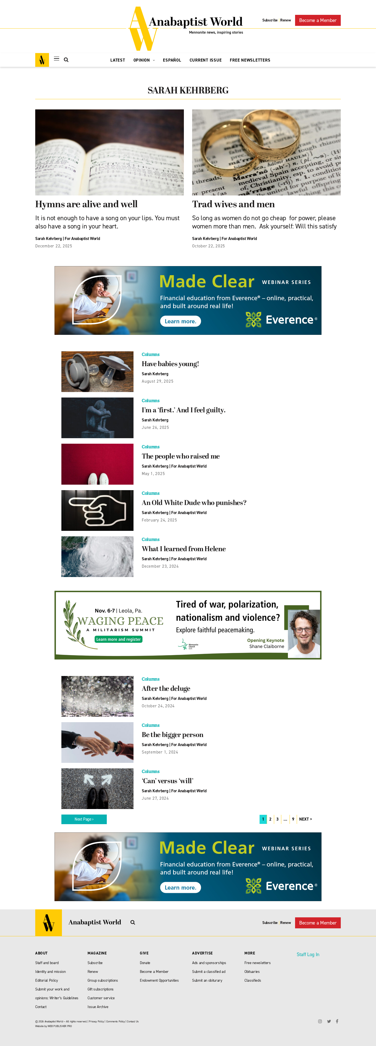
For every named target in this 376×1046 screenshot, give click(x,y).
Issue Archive (98, 1006)
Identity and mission (50, 971)
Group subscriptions (103, 980)
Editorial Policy (46, 980)
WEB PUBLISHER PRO (60, 1026)
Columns (151, 354)
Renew (285, 20)
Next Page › (84, 819)
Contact (41, 1006)
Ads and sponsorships (209, 962)
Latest (117, 60)
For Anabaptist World (82, 238)
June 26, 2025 (155, 427)
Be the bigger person (172, 735)
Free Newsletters (250, 60)
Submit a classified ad (208, 971)
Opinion (142, 60)
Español (172, 60)
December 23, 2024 (160, 566)
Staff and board (47, 962)
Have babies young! (170, 364)
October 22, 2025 (208, 246)
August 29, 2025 (157, 381)
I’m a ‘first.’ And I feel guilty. (184, 411)
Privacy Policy (96, 1021)
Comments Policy (115, 1021)
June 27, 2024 (155, 798)
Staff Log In (308, 954)
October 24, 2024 (158, 706)
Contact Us (133, 1021)
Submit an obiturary (207, 980)
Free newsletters (257, 962)
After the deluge (166, 689)
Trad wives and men (233, 205)
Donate (145, 962)
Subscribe (270, 20)
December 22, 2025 (53, 246)
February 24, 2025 (159, 520)
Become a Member (318, 20)
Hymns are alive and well (86, 205)
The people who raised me (181, 457)
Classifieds (252, 980)
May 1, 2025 (153, 473)
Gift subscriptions (101, 989)
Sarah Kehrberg (48, 238)
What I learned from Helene (183, 549)
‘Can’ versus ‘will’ (168, 781)
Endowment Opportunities (159, 980)
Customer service (101, 998)
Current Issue (206, 60)
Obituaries (252, 971)
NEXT (304, 819)
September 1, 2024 (160, 752)
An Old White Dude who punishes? (194, 503)
